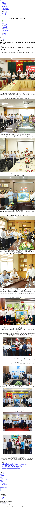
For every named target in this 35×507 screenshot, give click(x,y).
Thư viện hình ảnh (2, 478)
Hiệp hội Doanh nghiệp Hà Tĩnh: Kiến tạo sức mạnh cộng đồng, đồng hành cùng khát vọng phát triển (14, 464)
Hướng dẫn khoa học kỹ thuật (3, 479)
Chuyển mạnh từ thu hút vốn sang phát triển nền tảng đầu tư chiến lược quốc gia (12, 467)
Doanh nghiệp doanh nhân (4, 6)
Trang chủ (3, 1)
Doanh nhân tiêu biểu (5, 29)
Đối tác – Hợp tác (5, 32)
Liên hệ (1, 480)
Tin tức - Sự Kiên (2, 475)
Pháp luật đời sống (4, 13)
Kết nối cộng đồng (4, 14)
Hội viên (1, 477)
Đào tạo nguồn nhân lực (5, 33)
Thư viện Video (3, 485)
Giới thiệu (3, 2)
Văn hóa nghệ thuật (2, 473)
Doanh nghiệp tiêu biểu (5, 30)
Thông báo (1, 481)
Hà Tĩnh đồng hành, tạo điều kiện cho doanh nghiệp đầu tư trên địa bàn (11, 468)
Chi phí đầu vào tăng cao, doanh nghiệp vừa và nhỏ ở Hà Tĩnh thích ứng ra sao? (12, 466)
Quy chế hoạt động (5, 26)
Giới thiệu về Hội (5, 24)
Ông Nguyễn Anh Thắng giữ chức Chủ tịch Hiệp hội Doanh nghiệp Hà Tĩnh (11, 465)
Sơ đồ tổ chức (4, 25)
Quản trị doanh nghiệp (5, 28)
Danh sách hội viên (5, 27)
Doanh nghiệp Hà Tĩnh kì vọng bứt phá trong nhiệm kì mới (10, 463)
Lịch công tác (3, 483)
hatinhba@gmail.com (4, 503)
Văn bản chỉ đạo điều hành (4, 484)
